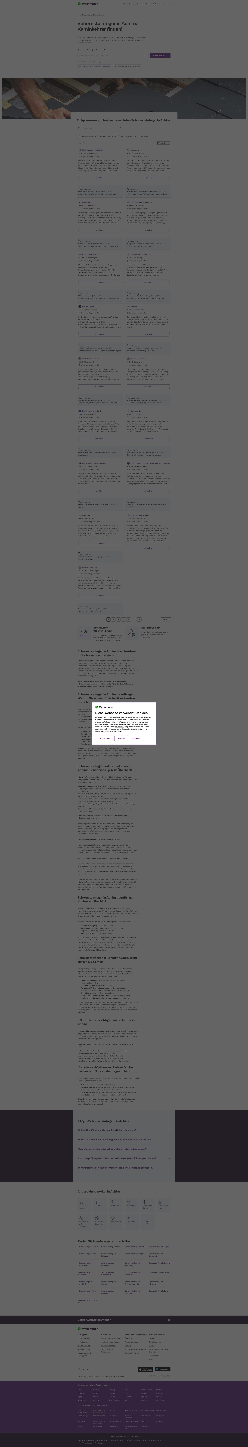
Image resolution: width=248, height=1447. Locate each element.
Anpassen (136, 738)
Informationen (119, 727)
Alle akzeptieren (104, 738)
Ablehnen (121, 738)
